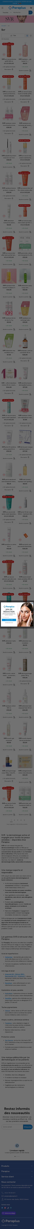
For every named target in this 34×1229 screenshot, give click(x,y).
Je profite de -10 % (9, 619)
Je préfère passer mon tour (9, 622)
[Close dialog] (32, 603)
